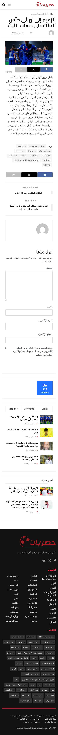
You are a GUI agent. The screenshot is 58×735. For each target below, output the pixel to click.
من (53, 690)
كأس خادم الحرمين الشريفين (16, 684)
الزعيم (19, 663)
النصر (22, 669)
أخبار (53, 583)
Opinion (13, 155)
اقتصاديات (51, 617)
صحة (16, 580)
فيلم (16, 593)
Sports (47, 165)
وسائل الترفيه (12, 620)
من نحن (36, 718)
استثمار (52, 604)
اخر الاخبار (51, 599)
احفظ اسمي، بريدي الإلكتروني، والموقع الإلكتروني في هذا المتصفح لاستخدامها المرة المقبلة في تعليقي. (33, 351)
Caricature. (45, 151)
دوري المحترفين (48, 674)
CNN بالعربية (34, 642)
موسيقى (14, 611)
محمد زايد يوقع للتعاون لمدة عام (23, 431)
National (34, 155)
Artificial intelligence (49, 577)
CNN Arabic (48, 642)
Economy (20, 151)
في (40, 684)
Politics (47, 160)
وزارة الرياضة (12, 616)
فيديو (32, 684)
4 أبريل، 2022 (17, 32)
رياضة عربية (12, 576)
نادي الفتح (25, 695)
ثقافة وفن (32, 602)
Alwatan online (36, 146)
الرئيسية (52, 715)
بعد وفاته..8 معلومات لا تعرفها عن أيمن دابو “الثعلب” (22, 444)
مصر (16, 598)
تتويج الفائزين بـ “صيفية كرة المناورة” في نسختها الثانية (23, 489)
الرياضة (33, 593)
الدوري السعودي (48, 663)
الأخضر (51, 658)
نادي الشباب (37, 695)
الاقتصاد (33, 580)
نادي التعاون (9, 690)
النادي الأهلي (32, 669)
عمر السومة (49, 684)
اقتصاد (53, 613)
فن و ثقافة (13, 589)
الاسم (49, 306)
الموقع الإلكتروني (45, 334)
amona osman (40, 32)
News (23, 155)
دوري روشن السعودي (30, 674)
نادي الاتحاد (22, 690)
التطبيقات (32, 584)
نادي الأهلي (34, 690)
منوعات (14, 607)
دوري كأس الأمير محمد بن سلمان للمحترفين (38, 679)
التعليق (48, 267)
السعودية (33, 598)
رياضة (34, 620)
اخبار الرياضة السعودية (39, 14)
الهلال (14, 669)
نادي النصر (14, 695)
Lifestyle (46, 155)
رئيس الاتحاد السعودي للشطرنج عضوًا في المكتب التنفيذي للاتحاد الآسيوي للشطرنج (22, 505)
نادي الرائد (50, 695)
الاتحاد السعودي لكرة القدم (18, 658)
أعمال (53, 587)
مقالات (15, 602)
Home (53, 14)
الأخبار (53, 622)
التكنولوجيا (32, 589)
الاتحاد (34, 658)
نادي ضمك (38, 700)
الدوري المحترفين (32, 663)
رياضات (33, 611)
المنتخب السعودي (47, 669)
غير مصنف (13, 584)
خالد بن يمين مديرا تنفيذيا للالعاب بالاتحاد (24, 457)
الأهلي (42, 658)
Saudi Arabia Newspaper (26, 160)
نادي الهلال (50, 700)
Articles (22, 146)
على (16, 679)
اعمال (53, 608)
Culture (32, 151)
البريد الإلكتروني (44, 320)
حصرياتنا (33, 607)
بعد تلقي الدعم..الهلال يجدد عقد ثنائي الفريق (23, 417)
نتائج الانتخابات (25, 700)
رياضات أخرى (30, 616)
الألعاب (34, 576)
